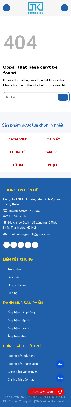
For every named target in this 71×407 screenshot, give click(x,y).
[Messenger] (60, 364)
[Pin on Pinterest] (28, 245)
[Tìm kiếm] (64, 7)
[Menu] (6, 7)
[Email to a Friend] (21, 245)
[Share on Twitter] (13, 245)
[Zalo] (60, 378)
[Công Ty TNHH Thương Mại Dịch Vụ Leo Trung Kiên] (35, 8)
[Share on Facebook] (6, 245)
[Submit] (63, 97)
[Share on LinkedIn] (35, 245)
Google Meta (59, 401)
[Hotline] (60, 392)
